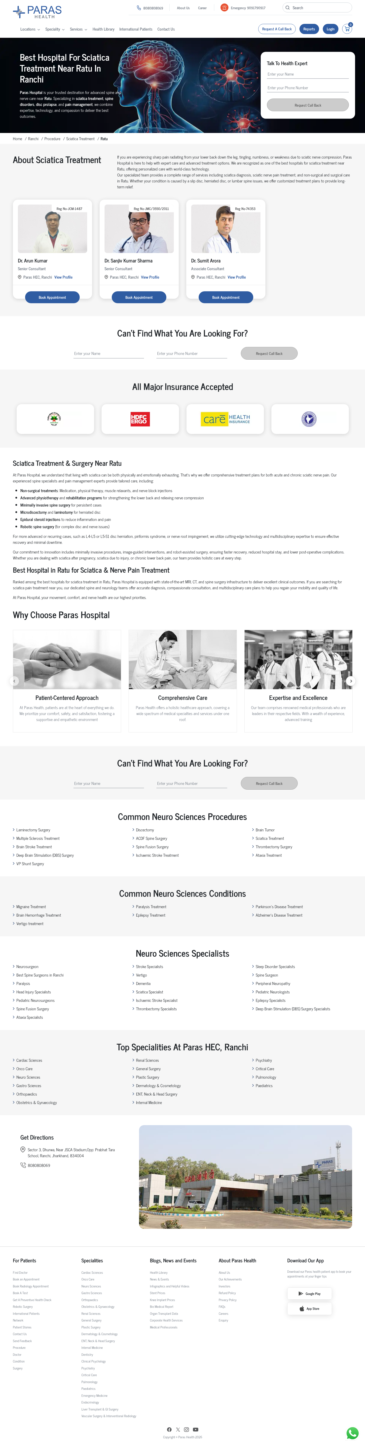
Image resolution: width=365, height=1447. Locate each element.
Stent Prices (157, 1292)
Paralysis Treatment (151, 906)
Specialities (92, 1260)
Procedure (52, 138)
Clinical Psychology (93, 1361)
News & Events (159, 1279)
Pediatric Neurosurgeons (35, 1000)
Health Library (103, 29)
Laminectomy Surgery (33, 830)
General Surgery (148, 1068)
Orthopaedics (26, 1094)
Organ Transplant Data (164, 1313)
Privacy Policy (228, 1299)
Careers (223, 1313)
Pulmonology (266, 1077)
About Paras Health (237, 1260)
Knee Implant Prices (162, 1299)
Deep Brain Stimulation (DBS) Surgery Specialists (293, 1009)
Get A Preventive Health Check (32, 1299)
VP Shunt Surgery (30, 863)
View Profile (63, 277)
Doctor (17, 1354)
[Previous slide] (14, 681)
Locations (28, 29)
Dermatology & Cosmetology (158, 1085)
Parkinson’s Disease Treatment (279, 906)
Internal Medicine (149, 1102)
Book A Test (20, 1292)
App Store (313, 1308)
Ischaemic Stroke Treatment (157, 855)
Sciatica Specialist (149, 992)
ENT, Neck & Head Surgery (156, 1094)
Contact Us (166, 29)
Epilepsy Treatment (150, 915)
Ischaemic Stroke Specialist (157, 1000)
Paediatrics (264, 1085)
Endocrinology (90, 1402)
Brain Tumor (265, 830)
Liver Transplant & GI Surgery (99, 1409)
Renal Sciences (147, 1060)
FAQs (222, 1306)
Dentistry (87, 1354)
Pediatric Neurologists (273, 992)
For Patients (24, 1260)
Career (202, 7)
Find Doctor (20, 1272)
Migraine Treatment (31, 906)
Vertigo (141, 975)
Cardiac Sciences (29, 1060)
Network (18, 1320)
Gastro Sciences (28, 1085)
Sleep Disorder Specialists (275, 966)
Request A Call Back (277, 29)
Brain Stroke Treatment (34, 847)
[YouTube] (195, 1430)
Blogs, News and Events (173, 1260)
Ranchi (33, 138)
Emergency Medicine (94, 1395)
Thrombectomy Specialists (156, 1009)
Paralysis (23, 983)
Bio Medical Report (161, 1306)
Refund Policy (227, 1292)
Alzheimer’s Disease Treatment (279, 915)
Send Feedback (22, 1340)
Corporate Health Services (166, 1320)
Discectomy (145, 830)
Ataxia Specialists (29, 1017)
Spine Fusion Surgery (152, 847)
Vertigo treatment (29, 923)
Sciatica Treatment (80, 138)
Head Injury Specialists (33, 992)
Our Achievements (230, 1279)
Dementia (143, 983)
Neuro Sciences (28, 1077)
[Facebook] (169, 1430)
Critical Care (265, 1068)
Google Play (313, 1293)
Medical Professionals (164, 1327)
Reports (309, 29)
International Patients (135, 29)
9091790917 (256, 7)
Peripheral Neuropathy (273, 983)
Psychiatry (264, 1060)
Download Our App (305, 1260)
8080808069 (153, 7)
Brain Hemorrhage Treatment (38, 915)
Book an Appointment (26, 1279)
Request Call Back (308, 105)
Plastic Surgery (147, 1077)
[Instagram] (186, 1430)
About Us (183, 7)
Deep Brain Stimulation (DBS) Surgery (45, 855)
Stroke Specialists (149, 966)
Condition (19, 1361)
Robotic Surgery (23, 1306)
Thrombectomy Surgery (274, 847)
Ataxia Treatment (269, 855)
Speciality (52, 29)
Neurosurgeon (27, 966)
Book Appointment (52, 297)
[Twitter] (178, 1430)
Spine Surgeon (267, 975)
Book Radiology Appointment (31, 1286)
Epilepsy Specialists (271, 1000)
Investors (224, 1286)
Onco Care (24, 1068)
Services (76, 29)
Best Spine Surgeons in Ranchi (40, 975)
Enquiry (223, 1320)
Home (17, 138)
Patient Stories (22, 1327)
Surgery (18, 1368)
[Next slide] (351, 681)
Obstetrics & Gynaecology (36, 1102)
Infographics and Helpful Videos (169, 1286)
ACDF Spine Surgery (151, 838)
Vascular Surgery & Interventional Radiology (108, 1415)
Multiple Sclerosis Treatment (38, 838)
